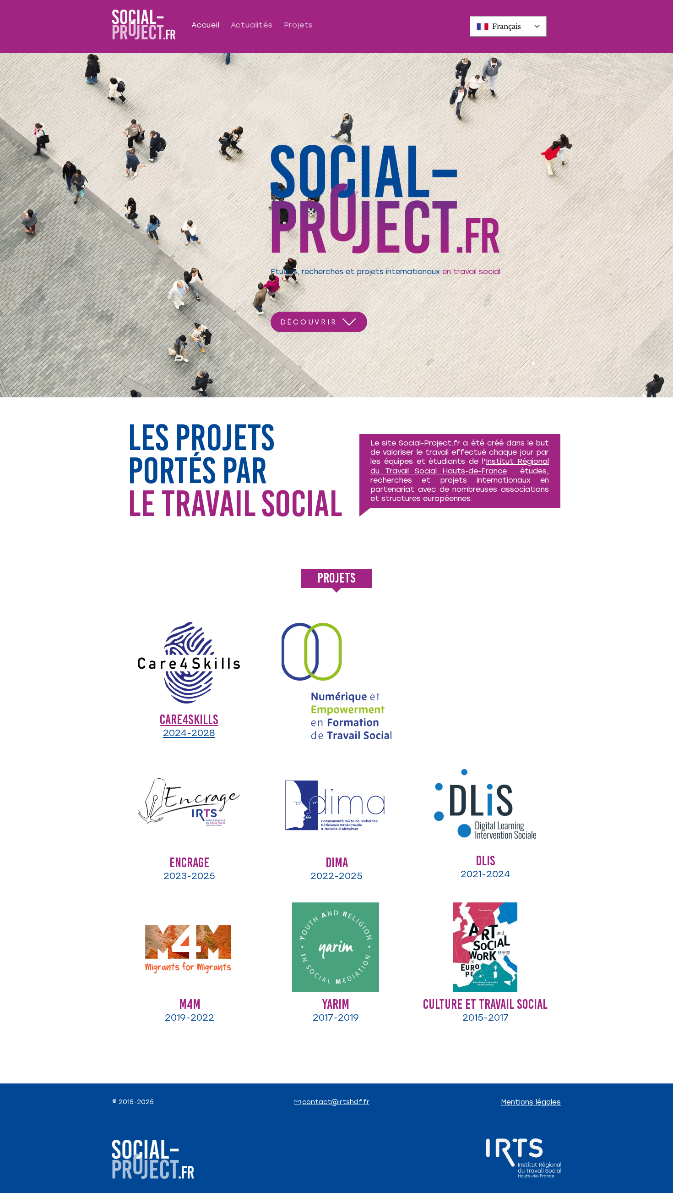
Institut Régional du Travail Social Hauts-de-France (459, 466)
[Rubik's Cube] (336, 806)
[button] (531, 1102)
